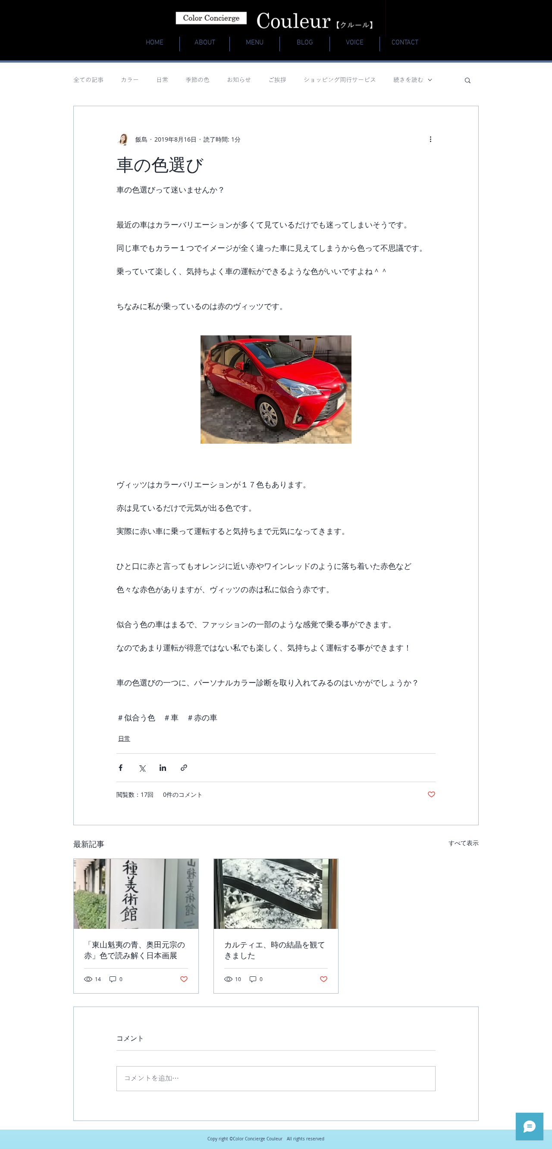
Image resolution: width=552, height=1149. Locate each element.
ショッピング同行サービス (340, 80)
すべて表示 (463, 843)
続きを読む (408, 80)
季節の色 (197, 80)
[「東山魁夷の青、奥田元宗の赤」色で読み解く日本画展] (136, 894)
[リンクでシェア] (184, 768)
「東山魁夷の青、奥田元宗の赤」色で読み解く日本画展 (134, 949)
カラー (130, 80)
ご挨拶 (277, 80)
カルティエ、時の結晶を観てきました (274, 949)
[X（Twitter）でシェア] (142, 768)
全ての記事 (88, 80)
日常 (162, 80)
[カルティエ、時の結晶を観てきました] (276, 894)
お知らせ (239, 80)
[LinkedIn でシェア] (163, 768)
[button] (468, 79)
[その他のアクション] (430, 139)
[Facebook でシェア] (120, 768)
